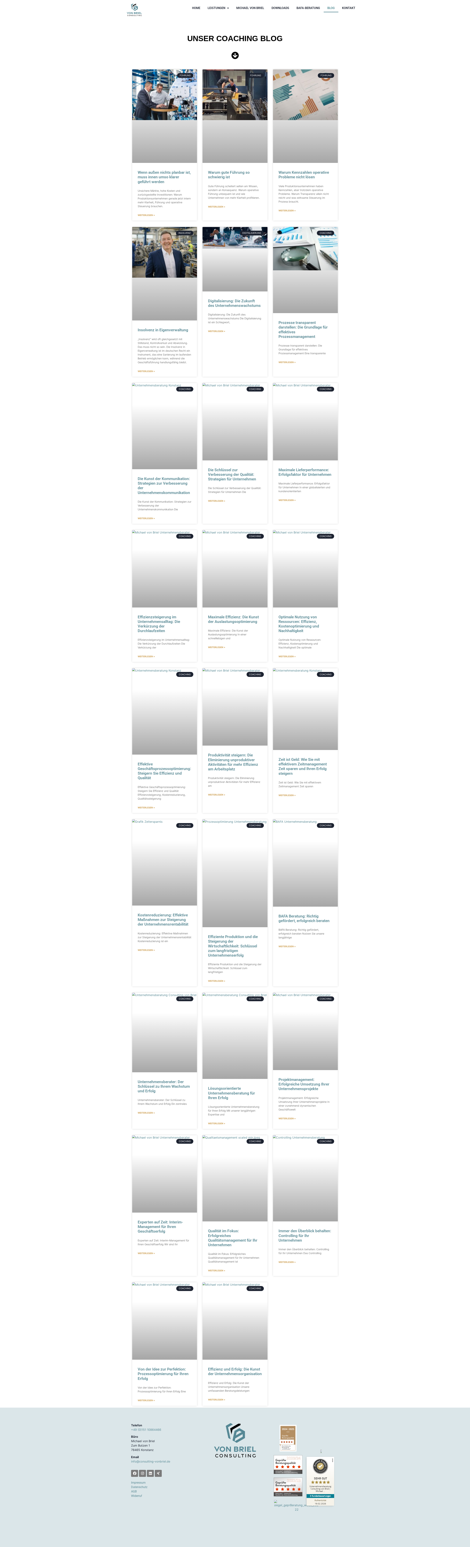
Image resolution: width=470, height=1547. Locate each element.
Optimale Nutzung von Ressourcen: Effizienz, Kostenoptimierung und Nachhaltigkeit (299, 624)
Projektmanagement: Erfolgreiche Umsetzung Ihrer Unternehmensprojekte (304, 1084)
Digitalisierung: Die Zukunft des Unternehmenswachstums (234, 303)
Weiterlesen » (146, 215)
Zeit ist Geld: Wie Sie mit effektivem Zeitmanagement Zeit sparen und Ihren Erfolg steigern (303, 766)
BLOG (331, 8)
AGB (134, 1491)
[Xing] (158, 1473)
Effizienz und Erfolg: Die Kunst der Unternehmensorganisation (235, 1371)
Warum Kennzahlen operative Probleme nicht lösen (304, 174)
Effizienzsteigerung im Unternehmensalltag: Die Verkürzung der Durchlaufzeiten (159, 624)
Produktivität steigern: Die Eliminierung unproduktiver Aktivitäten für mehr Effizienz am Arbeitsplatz (233, 762)
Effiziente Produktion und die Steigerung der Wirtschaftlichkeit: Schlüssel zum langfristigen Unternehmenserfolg (233, 946)
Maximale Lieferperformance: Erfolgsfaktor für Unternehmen (305, 472)
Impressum (138, 1482)
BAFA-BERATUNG (308, 8)
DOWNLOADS (280, 8)
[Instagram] (142, 1473)
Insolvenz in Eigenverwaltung (163, 330)
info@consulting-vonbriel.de (150, 1461)
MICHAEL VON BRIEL (250, 8)
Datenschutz (139, 1487)
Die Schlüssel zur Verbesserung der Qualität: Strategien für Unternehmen (232, 474)
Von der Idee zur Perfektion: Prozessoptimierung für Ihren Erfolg (163, 1374)
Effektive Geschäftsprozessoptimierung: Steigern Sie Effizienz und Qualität (164, 771)
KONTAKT (348, 8)
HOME (196, 8)
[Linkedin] (150, 1473)
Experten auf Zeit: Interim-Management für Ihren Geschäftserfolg (160, 1227)
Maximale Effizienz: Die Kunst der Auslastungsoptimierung (233, 619)
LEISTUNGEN (216, 8)
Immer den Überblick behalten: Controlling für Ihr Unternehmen (305, 1235)
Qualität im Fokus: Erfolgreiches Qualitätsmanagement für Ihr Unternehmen (232, 1238)
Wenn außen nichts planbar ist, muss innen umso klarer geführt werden (164, 177)
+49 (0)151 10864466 (146, 1429)
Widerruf (136, 1496)
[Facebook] (134, 1473)
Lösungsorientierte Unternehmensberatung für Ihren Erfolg (231, 1093)
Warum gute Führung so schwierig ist (229, 174)
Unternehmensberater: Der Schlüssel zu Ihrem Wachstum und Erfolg (164, 1086)
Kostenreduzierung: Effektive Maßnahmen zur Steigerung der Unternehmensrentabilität (163, 919)
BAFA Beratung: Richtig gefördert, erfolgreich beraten (304, 918)
